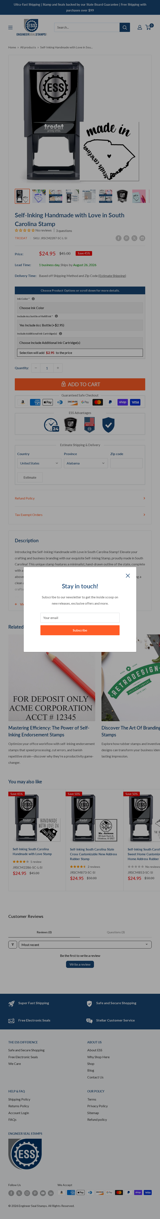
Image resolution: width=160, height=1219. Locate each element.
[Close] (128, 575)
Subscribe (80, 630)
